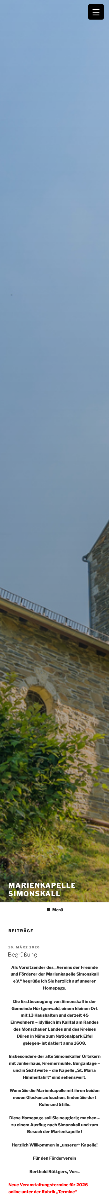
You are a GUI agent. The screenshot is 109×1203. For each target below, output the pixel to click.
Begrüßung (22, 954)
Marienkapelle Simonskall (42, 889)
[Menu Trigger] (96, 12)
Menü (57, 909)
